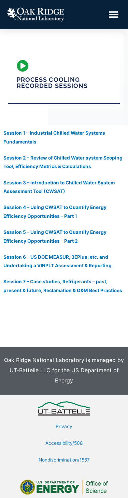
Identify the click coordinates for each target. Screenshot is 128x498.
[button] (113, 14)
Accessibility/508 (64, 443)
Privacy (64, 426)
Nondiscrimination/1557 (64, 460)
